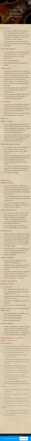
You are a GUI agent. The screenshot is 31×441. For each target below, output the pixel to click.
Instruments (25, 54)
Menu (28, 4)
